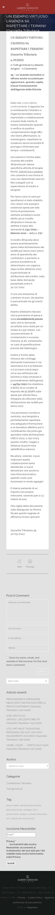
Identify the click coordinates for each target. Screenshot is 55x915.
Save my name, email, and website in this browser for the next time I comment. (26, 661)
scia (8, 818)
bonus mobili (12, 805)
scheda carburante (38, 814)
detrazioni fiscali (14, 810)
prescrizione (12, 814)
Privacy (21, 897)
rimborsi (23, 814)
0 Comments (29, 68)
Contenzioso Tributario (18, 783)
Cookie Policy (35, 897)
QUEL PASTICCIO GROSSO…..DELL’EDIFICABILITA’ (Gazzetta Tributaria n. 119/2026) (24, 719)
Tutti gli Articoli (22, 65)
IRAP (35, 810)
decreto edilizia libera (30, 805)
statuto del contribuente (23, 818)
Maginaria (32, 907)
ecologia (28, 810)
